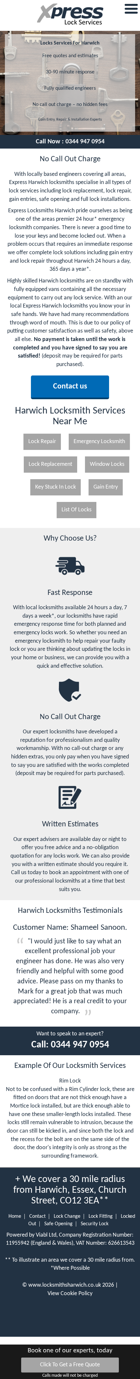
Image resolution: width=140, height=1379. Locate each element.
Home (14, 1216)
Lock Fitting (101, 1216)
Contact (37, 1216)
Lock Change (67, 1216)
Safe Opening (58, 1224)
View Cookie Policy (70, 1294)
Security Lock (94, 1224)
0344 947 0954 (85, 141)
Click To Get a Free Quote (70, 1365)
